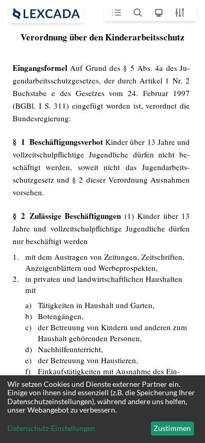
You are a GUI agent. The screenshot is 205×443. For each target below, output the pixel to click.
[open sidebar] (46, 13)
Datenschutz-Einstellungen (51, 428)
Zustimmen (172, 428)
